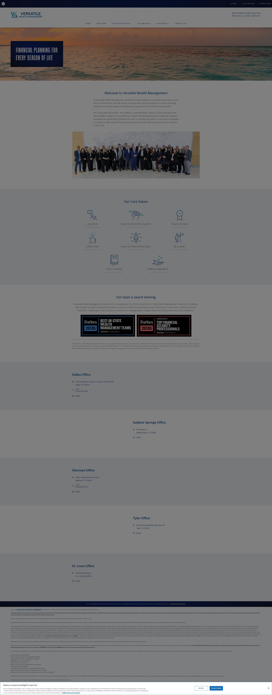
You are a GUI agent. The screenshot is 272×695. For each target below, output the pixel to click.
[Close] (268, 688)
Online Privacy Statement (71, 693)
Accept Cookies (216, 688)
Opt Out (201, 688)
